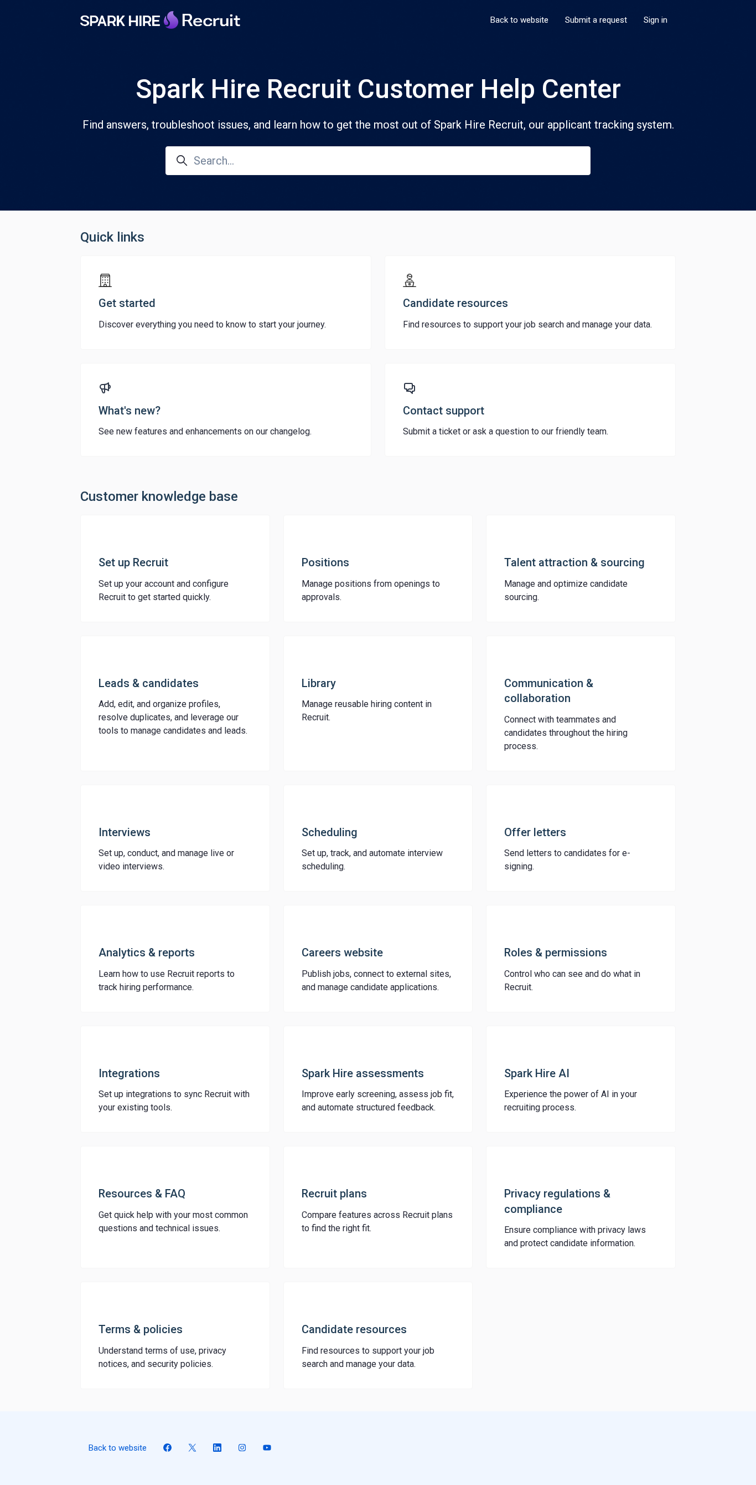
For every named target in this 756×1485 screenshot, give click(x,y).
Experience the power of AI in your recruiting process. (570, 1101)
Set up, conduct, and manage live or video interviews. (166, 860)
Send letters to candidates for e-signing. (567, 860)
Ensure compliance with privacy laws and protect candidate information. (575, 1236)
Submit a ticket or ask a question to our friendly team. (505, 431)
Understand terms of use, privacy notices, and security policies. (162, 1357)
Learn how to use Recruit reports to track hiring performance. (167, 980)
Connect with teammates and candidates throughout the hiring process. (566, 732)
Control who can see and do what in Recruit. (572, 980)
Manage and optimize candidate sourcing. (566, 590)
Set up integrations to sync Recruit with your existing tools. (174, 1101)
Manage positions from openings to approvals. (371, 590)
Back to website (519, 20)
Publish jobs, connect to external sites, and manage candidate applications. (376, 980)
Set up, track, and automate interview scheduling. (372, 860)
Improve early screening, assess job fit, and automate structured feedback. (378, 1101)
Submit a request (596, 20)
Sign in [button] (655, 20)
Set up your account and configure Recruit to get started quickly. (164, 590)
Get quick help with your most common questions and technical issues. (173, 1221)
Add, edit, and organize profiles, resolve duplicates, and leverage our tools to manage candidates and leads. (173, 717)
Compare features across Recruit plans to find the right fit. (377, 1221)
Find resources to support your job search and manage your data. (527, 324)
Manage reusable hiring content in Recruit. (367, 711)
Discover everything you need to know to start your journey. (212, 324)
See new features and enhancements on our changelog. (205, 431)
